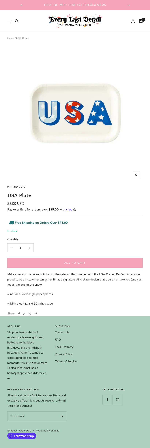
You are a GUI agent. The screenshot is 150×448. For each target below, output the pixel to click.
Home (10, 38)
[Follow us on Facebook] (107, 400)
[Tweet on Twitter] (29, 313)
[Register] (61, 416)
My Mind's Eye (16, 186)
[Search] (16, 21)
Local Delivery (64, 347)
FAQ (58, 340)
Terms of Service (66, 361)
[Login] (133, 21)
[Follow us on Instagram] (117, 400)
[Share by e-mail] (36, 313)
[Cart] (141, 21)
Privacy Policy (64, 354)
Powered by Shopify (47, 430)
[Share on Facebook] (19, 313)
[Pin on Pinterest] (24, 313)
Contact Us (62, 332)
